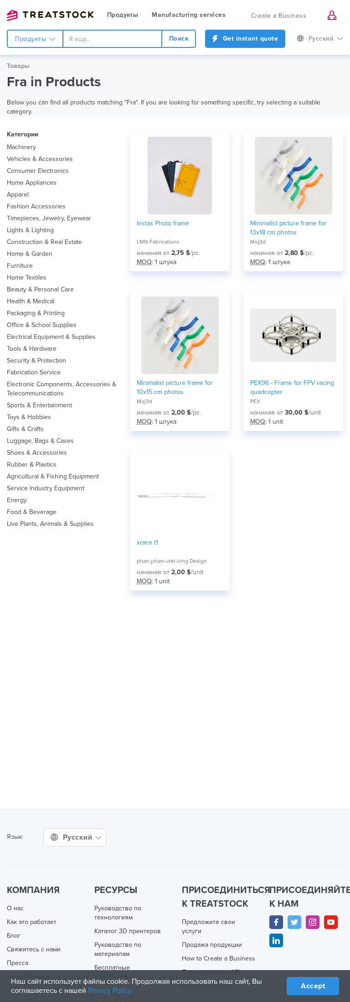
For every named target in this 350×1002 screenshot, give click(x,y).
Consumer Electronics (38, 171)
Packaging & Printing (36, 313)
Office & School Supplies (42, 325)
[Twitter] (294, 922)
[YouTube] (331, 922)
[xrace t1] (180, 495)
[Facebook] (276, 922)
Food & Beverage (32, 512)
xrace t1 (147, 542)
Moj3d (258, 242)
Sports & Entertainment (39, 405)
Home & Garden (29, 254)
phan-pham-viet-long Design (172, 561)
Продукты (122, 15)
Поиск (179, 38)
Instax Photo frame (163, 223)
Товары (18, 66)
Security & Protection (36, 360)
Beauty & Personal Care (40, 289)
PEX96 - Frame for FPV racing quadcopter (292, 387)
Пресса (17, 963)
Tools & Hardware (32, 349)
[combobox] (112, 39)
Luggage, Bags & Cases (40, 441)
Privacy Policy (110, 990)
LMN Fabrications (158, 242)
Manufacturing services (189, 15)
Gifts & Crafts (25, 429)
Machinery (21, 147)
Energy (17, 500)
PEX (255, 401)
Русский (322, 38)
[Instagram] (312, 922)
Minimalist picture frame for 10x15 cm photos (175, 387)
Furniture (20, 266)
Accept (313, 986)
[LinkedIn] (276, 940)
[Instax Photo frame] (180, 175)
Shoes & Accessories (37, 453)
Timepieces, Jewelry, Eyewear (49, 218)
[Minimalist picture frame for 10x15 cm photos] (180, 335)
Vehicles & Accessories (40, 159)
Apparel (18, 194)
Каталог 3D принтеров (127, 931)
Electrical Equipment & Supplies (51, 337)
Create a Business (279, 16)
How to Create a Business (218, 958)
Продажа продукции (212, 945)
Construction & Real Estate (44, 242)
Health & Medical (30, 301)
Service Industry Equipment (45, 488)
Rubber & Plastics (32, 464)
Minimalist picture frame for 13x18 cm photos (288, 227)
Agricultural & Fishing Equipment (53, 476)
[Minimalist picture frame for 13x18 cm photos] (293, 175)
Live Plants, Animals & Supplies (50, 524)
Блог (14, 936)
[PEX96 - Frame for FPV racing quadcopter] (293, 335)
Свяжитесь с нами (34, 949)
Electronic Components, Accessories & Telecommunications (61, 388)
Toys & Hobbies (29, 417)
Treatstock (50, 15)
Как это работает (32, 922)
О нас (15, 908)
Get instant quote (249, 38)
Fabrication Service (34, 372)
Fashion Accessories (36, 206)
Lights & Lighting (30, 230)
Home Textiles (26, 277)
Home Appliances (32, 183)
